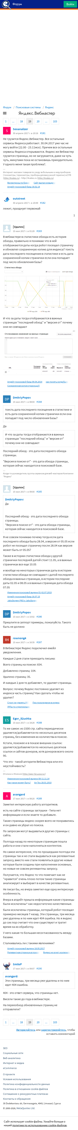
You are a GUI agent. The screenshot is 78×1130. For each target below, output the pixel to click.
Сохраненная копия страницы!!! (23, 385)
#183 (39, 231)
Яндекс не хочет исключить (56, 952)
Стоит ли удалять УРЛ (18, 702)
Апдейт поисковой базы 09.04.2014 (24, 381)
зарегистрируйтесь (53, 1030)
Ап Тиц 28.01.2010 (42, 782)
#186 (39, 616)
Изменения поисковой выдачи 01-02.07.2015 (29, 592)
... (13, 121)
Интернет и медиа (13, 1063)
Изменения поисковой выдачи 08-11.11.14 (28, 778)
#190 (39, 968)
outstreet (19, 198)
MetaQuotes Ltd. (25, 1108)
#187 (39, 642)
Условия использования (17, 1079)
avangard (19, 794)
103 (55, 121)
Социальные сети (13, 1053)
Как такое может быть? (19, 782)
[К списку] (10, 114)
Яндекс (49, 107)
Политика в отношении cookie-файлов (25, 1089)
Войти (70, 4)
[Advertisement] (39, 19)
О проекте (9, 1074)
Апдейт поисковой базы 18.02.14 (23, 186)
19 (29, 121)
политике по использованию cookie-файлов (39, 1125)
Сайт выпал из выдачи (45, 182)
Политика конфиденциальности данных (26, 1084)
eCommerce (10, 1068)
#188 (39, 722)
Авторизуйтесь (25, 1030)
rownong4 (19, 638)
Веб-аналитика (11, 1058)
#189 (39, 798)
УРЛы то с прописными (18, 706)
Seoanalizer (20, 129)
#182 (42, 202)
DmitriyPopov (22, 397)
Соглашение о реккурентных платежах (25, 1094)
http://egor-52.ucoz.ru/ (34, 773)
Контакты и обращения (16, 1098)
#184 (39, 401)
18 (21, 121)
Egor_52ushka (22, 718)
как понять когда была (57, 381)
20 (38, 121)
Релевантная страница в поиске (23, 952)
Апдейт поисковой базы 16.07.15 (23, 596)
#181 (42, 133)
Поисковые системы (28, 107)
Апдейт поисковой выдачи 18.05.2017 (26, 948)
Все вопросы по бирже (18, 182)
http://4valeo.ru (11, 178)
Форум (7, 107)
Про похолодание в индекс (46, 702)
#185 (39, 491)
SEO (5, 1048)
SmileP (17, 964)
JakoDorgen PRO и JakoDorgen (22, 600)
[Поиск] (59, 5)
